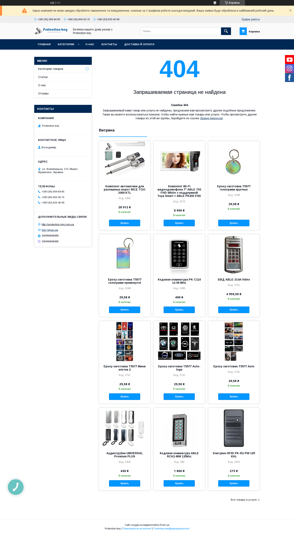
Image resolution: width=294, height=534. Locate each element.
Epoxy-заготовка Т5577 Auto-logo (179, 368)
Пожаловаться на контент (136, 528)
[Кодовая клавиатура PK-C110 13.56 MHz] (179, 254)
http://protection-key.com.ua (58, 224)
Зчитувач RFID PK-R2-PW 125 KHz (234, 455)
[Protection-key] (51, 34)
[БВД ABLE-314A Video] (233, 254)
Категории (66, 44)
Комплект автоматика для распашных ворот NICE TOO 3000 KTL (124, 189)
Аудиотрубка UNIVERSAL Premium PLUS (124, 455)
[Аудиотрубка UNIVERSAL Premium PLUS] (124, 428)
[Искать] (226, 31)
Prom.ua (164, 525)
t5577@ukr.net (50, 229)
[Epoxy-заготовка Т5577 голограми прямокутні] (124, 254)
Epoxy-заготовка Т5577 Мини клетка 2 (125, 368)
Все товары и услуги (244, 499)
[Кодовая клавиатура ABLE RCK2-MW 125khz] (179, 428)
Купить (125, 223)
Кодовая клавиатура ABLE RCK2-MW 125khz (179, 455)
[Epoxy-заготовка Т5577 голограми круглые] (233, 161)
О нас (89, 44)
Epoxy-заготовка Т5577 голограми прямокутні (124, 281)
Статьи (43, 77)
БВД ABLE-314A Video (234, 279)
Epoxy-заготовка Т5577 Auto (233, 366)
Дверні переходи (211, 118)
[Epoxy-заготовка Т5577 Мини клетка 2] (124, 341)
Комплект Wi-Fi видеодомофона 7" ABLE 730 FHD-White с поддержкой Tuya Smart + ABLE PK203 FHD (179, 191)
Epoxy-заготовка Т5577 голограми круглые (234, 188)
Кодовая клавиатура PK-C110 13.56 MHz (179, 281)
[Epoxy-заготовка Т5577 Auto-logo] (179, 341)
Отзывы (43, 93)
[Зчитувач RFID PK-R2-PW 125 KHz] (233, 428)
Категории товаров (50, 68)
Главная (44, 44)
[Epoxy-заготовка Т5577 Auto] (233, 341)
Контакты (109, 44)
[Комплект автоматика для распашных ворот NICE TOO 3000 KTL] (124, 161)
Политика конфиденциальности (171, 528)
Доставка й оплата (139, 44)
